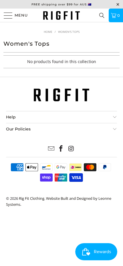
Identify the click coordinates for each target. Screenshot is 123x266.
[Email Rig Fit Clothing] (51, 149)
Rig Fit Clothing (31, 198)
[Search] (101, 15)
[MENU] (5, 15)
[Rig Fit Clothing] (61, 15)
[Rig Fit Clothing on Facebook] (61, 149)
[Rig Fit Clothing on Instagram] (71, 149)
